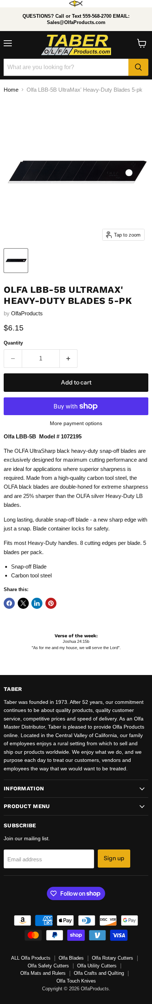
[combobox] (66, 67)
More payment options (76, 423)
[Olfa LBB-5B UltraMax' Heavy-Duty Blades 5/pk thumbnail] (16, 260)
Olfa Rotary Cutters (112, 958)
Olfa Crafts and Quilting (99, 973)
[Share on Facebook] (9, 603)
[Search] (138, 67)
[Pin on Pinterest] (50, 603)
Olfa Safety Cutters (48, 966)
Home (11, 90)
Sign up (114, 858)
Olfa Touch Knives (76, 981)
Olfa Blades (71, 958)
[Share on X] (23, 603)
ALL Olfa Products (31, 958)
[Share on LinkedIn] (36, 603)
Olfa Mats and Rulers (43, 973)
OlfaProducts (27, 313)
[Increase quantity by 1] (69, 358)
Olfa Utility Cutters (97, 966)
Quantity (13, 343)
